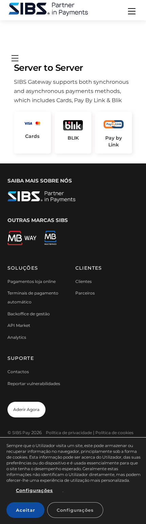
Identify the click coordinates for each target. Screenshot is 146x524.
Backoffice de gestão (28, 313)
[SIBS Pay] (48, 8)
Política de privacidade (69, 432)
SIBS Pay (21, 432)
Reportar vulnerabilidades (33, 383)
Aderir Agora (26, 409)
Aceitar (25, 510)
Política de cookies (114, 432)
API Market (18, 325)
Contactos (18, 371)
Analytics (16, 337)
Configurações (34, 490)
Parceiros (85, 293)
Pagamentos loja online (31, 281)
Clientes (83, 281)
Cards (32, 136)
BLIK (73, 138)
